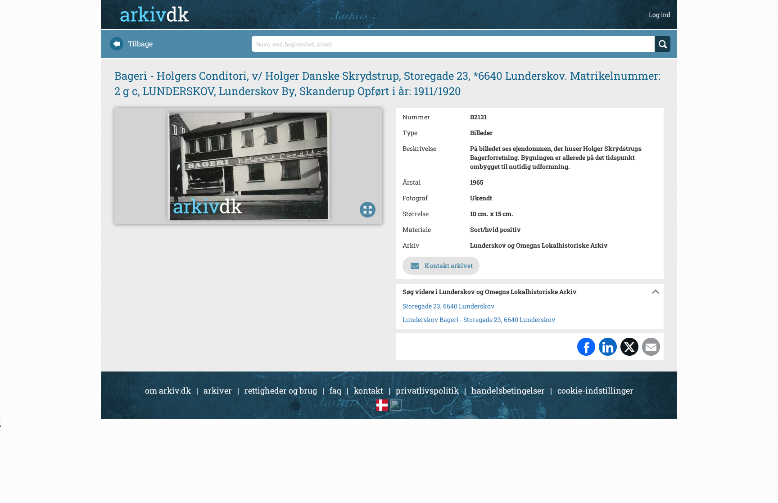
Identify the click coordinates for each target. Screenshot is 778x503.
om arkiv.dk (168, 390)
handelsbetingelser (508, 390)
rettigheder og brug (280, 390)
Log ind (659, 14)
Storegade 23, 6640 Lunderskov (448, 306)
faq (335, 390)
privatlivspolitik (427, 390)
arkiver (218, 390)
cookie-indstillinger (595, 390)
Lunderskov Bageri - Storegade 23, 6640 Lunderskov (479, 319)
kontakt (368, 390)
